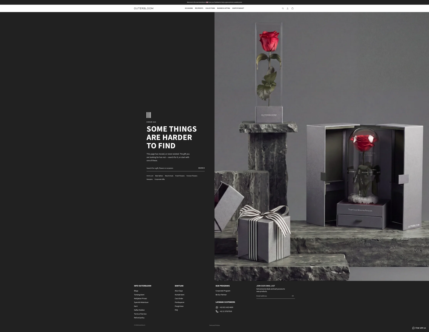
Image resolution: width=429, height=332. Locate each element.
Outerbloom (141, 325)
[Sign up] (292, 296)
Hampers (150, 179)
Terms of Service (140, 314)
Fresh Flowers (180, 176)
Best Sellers (159, 176)
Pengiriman (179, 306)
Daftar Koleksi (139, 310)
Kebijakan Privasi (140, 298)
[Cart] (292, 8)
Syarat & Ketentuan (141, 302)
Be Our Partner (221, 294)
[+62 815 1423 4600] (235, 307)
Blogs (136, 291)
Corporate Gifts (160, 179)
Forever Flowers (192, 176)
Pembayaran (179, 302)
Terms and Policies (214, 325)
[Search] (282, 8)
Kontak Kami (179, 294)
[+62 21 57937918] (235, 311)
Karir (136, 306)
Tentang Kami (139, 294)
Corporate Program (223, 291)
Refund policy (139, 317)
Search (201, 168)
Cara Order (179, 298)
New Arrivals (169, 176)
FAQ (176, 310)
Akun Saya (179, 291)
